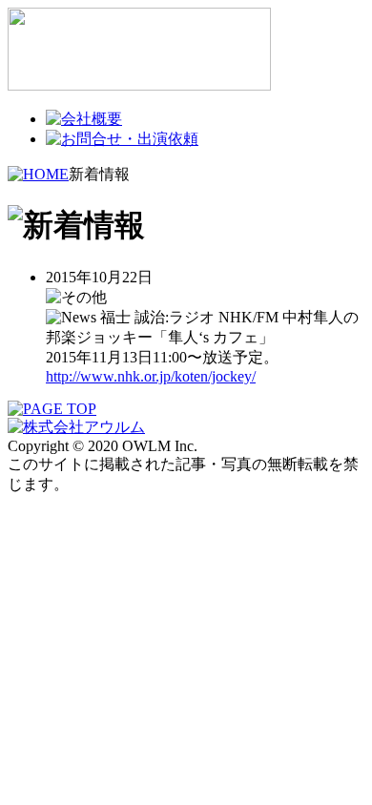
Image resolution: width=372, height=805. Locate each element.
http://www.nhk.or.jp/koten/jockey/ (151, 376)
